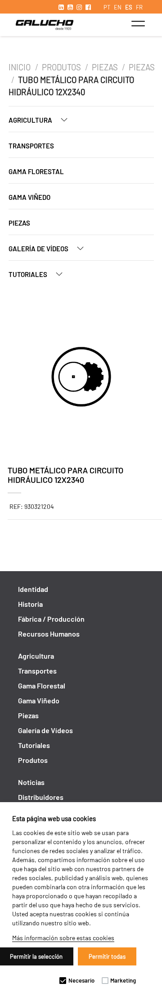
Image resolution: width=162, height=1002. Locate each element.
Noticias (31, 782)
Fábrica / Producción (51, 618)
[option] (81, 378)
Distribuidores (40, 797)
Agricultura (31, 120)
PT (107, 7)
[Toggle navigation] (138, 23)
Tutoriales (29, 274)
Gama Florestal (36, 171)
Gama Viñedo (29, 197)
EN (118, 7)
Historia (30, 604)
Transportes (31, 146)
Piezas (105, 67)
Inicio (20, 67)
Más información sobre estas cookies (63, 938)
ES (128, 7)
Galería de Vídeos (39, 249)
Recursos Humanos (49, 633)
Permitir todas (107, 956)
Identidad (33, 589)
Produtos (61, 67)
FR (139, 7)
